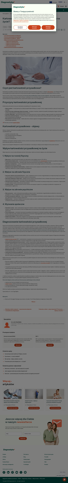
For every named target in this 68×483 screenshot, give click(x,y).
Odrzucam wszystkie (34, 27)
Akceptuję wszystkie (48, 27)
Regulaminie (16, 20)
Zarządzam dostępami (20, 27)
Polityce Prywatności (24, 20)
